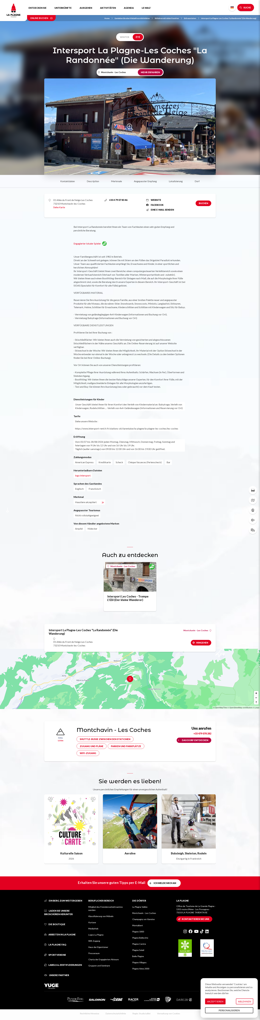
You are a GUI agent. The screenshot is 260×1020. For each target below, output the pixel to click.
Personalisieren (229, 1010)
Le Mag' (146, 7)
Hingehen (202, 642)
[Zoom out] (256, 697)
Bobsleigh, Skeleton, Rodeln (188, 853)
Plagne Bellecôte (140, 937)
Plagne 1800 (138, 931)
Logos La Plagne (96, 934)
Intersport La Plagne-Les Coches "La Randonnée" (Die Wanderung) (228, 18)
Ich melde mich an (165, 883)
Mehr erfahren (150, 72)
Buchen (203, 203)
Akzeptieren (215, 1001)
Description (93, 181)
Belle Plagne (138, 956)
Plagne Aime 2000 (140, 968)
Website (156, 200)
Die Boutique (56, 924)
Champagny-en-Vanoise (143, 919)
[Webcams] (253, 510)
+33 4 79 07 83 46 (118, 200)
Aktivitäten (108, 7)
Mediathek (93, 928)
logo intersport (83, 475)
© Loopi (256, 707)
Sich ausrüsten (190, 18)
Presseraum (94, 953)
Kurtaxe (92, 922)
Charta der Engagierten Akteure (103, 959)
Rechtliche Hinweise (89, 1013)
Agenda (129, 7)
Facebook (157, 205)
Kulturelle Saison (71, 853)
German (232, 7)
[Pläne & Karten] (253, 500)
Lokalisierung (176, 181)
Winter (124, 37)
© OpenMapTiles (220, 707)
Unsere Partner (59, 975)
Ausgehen (86, 7)
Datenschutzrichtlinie (116, 1013)
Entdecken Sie (37, 7)
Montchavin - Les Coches (122, 566)
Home (107, 18)
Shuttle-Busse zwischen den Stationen (105, 739)
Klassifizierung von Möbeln (100, 916)
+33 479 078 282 (202, 733)
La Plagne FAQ (57, 944)
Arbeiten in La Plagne (62, 934)
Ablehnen (244, 1001)
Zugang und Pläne (91, 746)
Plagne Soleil (138, 950)
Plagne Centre (139, 944)
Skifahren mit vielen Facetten (167, 18)
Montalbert (137, 925)
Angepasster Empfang (145, 181)
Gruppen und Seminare (99, 965)
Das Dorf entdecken (195, 740)
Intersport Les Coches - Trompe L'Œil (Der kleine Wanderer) (128, 598)
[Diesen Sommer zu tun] (253, 490)
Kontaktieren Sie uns (195, 919)
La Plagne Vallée (139, 907)
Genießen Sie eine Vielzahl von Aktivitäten (132, 18)
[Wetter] (253, 520)
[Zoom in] (256, 693)
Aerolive (130, 853)
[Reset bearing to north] (256, 702)
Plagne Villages (139, 962)
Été (138, 37)
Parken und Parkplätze (126, 746)
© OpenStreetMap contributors (240, 707)
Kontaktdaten (67, 181)
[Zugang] (253, 530)
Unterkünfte (63, 7)
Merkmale (116, 181)
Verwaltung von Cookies (168, 1013)
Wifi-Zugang (88, 753)
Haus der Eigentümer (98, 947)
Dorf (197, 181)
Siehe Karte (59, 207)
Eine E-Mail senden (162, 209)
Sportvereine (57, 954)
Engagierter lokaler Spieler (87, 243)
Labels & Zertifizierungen (65, 965)
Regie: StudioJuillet (141, 1013)
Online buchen (39, 18)
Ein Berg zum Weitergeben (65, 900)
